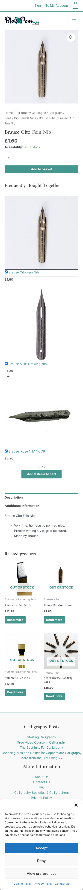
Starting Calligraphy (41, 737)
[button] (76, 805)
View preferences (41, 873)
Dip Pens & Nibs (25, 118)
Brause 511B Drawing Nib (28, 364)
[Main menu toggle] (73, 20)
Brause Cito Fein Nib (24, 272)
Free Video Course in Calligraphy (41, 742)
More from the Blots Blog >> (41, 758)
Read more (15, 620)
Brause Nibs (47, 118)
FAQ (41, 787)
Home (9, 113)
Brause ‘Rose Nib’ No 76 (27, 451)
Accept (42, 848)
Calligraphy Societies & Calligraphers (41, 792)
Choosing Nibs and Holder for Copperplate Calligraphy (42, 753)
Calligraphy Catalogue (30, 113)
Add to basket (41, 169)
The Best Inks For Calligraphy (41, 747)
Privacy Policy (43, 883)
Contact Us (62, 883)
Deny (41, 861)
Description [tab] (14, 497)
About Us (41, 777)
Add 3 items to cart (41, 474)
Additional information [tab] (22, 506)
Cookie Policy (23, 883)
